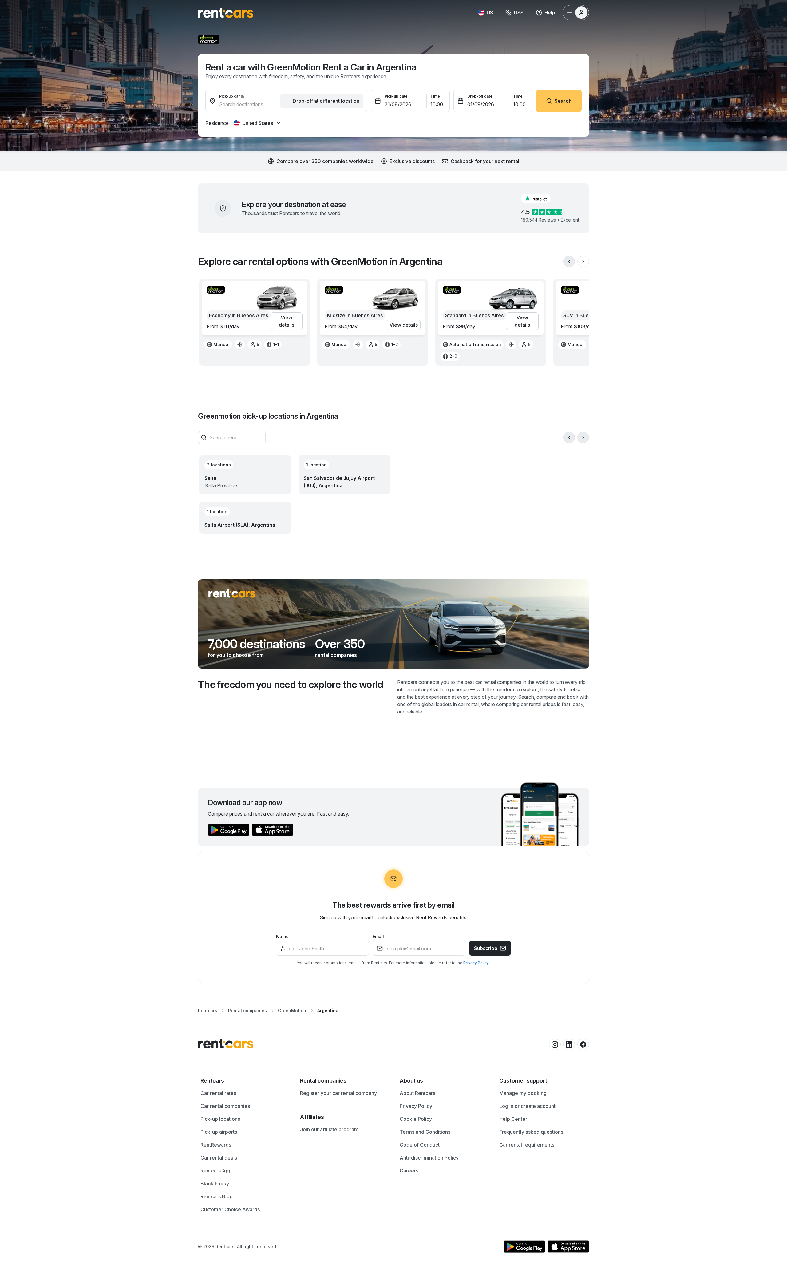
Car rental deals (218, 1158)
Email (378, 936)
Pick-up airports (218, 1132)
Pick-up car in (231, 96)
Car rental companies (225, 1106)
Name (282, 936)
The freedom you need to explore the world (290, 684)
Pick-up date (396, 96)
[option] (218, 344)
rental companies (336, 655)
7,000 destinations (256, 644)
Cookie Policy (416, 1119)
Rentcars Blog (216, 1196)
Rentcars (207, 1010)
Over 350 (340, 644)
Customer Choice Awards (230, 1209)
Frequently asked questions (531, 1132)
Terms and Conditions (425, 1132)
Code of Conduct (420, 1145)
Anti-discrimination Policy (429, 1158)
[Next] (583, 261)
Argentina (327, 1010)
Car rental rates (218, 1093)
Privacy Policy (476, 962)
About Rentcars (417, 1093)
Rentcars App (216, 1171)
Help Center (513, 1119)
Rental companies (247, 1010)
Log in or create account (527, 1106)
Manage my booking (523, 1093)
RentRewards (215, 1145)
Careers (409, 1171)
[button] (540, 198)
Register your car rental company (338, 1093)
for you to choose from (236, 655)
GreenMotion (292, 1010)
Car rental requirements (526, 1145)
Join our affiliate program (329, 1129)
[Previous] (569, 261)
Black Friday (214, 1183)
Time (435, 96)
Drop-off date (479, 96)
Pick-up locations (220, 1119)
